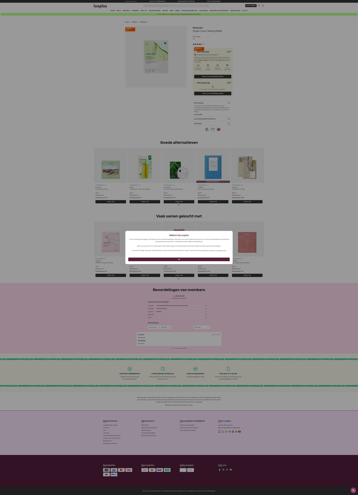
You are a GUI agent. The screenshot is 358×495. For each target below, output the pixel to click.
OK (179, 259)
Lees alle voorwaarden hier (217, 250)
